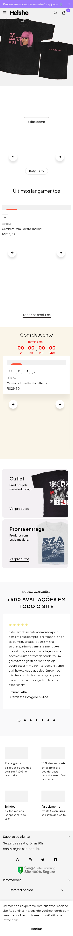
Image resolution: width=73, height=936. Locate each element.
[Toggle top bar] (69, 4)
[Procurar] (55, 13)
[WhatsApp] (17, 859)
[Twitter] (43, 859)
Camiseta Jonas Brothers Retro (27, 383)
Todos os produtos (37, 315)
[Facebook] (55, 859)
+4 (33, 373)
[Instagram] (30, 859)
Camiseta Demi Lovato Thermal (22, 229)
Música (11, 378)
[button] (13, 156)
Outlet (6, 223)
